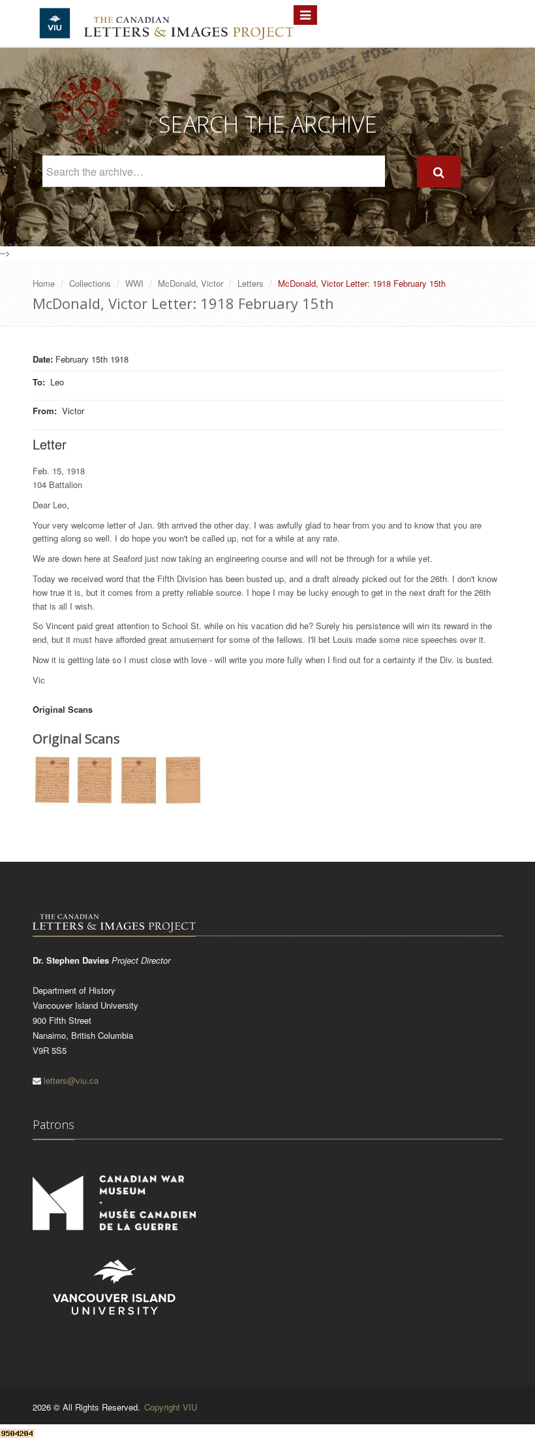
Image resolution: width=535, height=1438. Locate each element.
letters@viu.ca (71, 1080)
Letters (250, 283)
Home (44, 283)
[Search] (439, 171)
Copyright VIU (170, 1407)
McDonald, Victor (190, 283)
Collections (90, 283)
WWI (134, 283)
